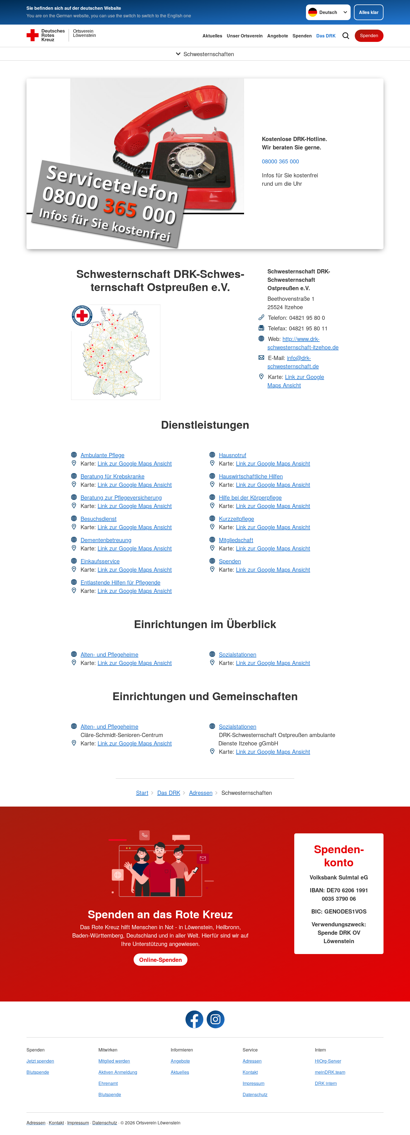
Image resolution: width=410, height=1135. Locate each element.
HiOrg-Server (328, 1061)
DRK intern (326, 1083)
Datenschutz (255, 1094)
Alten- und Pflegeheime (109, 654)
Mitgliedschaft (236, 540)
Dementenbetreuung (106, 540)
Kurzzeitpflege (236, 518)
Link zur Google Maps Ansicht (295, 381)
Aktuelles (212, 35)
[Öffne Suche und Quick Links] (345, 35)
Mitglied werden (114, 1061)
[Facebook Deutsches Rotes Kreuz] (194, 1019)
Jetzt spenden (40, 1061)
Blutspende (37, 1072)
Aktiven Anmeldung (117, 1072)
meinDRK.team (330, 1072)
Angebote (277, 35)
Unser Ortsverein (245, 35)
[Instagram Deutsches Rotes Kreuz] (216, 1019)
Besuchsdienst (99, 518)
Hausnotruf (232, 455)
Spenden (302, 35)
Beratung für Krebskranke (112, 476)
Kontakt (250, 1072)
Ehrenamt (108, 1083)
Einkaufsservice (100, 561)
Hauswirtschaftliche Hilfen (251, 476)
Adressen (252, 1061)
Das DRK (326, 35)
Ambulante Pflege (102, 455)
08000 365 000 (280, 161)
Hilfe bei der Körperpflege (250, 497)
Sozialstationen (237, 654)
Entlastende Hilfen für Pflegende (120, 582)
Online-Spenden (160, 959)
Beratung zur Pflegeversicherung (121, 497)
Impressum (253, 1083)
